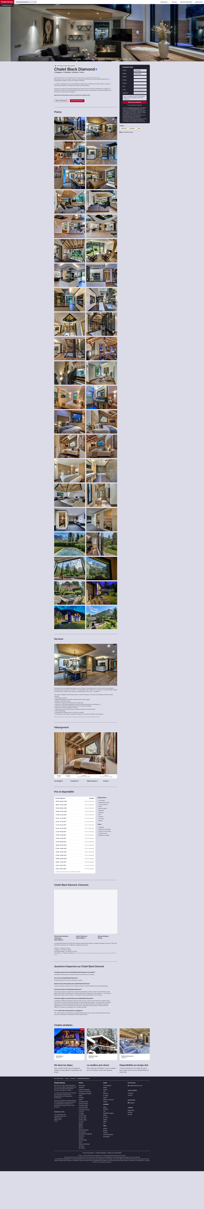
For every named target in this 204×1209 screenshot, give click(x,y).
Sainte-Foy (81, 1136)
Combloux (81, 1097)
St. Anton (105, 1117)
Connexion (200, 2)
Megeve (81, 1124)
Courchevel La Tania (84, 1109)
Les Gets (81, 1122)
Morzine (81, 1128)
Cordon (81, 1099)
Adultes (125, 76)
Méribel (81, 1126)
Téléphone (125, 93)
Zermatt (105, 1101)
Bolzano (105, 1130)
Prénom (125, 83)
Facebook (132, 128)
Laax (104, 1091)
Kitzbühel (105, 1109)
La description (77, 59)
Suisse (105, 1083)
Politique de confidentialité (114, 1153)
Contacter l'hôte (77, 100)
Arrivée (124, 70)
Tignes (80, 1142)
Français (130, 1114)
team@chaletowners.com (135, 1085)
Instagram (131, 1102)
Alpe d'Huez (82, 1085)
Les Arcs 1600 (82, 1115)
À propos (174, 2)
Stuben (105, 1119)
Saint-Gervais (82, 1132)
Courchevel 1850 (83, 1107)
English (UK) (131, 1110)
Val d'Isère (81, 1146)
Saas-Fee (105, 1093)
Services (94, 59)
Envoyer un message (135, 102)
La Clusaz (81, 1111)
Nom (124, 86)
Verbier (105, 1097)
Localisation (123, 59)
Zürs (104, 1123)
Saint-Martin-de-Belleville (85, 1134)
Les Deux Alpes (83, 1119)
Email (139, 128)
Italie (104, 1125)
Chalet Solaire (59, 1056)
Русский (130, 1112)
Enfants (125, 80)
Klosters (105, 1089)
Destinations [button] (163, 2)
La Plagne (81, 1113)
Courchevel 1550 (83, 1103)
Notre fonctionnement (186, 2)
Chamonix (75, 72)
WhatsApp (124, 128)
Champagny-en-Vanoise (85, 1093)
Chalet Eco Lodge (93, 1056)
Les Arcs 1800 (82, 1117)
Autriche (106, 1104)
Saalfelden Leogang (108, 1113)
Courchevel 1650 (83, 1105)
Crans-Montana (107, 1085)
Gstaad (105, 1087)
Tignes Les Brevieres (84, 1144)
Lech (104, 1111)
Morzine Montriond (83, 1130)
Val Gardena (106, 1136)
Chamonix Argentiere (84, 1089)
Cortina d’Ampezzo (108, 1134)
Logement (102, 59)
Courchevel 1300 (83, 1101)
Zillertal (105, 1121)
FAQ (130, 59)
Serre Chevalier (83, 1140)
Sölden (105, 1115)
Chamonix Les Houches (85, 1091)
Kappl (104, 1107)
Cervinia (105, 1132)
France (82, 72)
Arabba (105, 1128)
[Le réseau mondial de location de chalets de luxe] (7, 2)
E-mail (124, 89)
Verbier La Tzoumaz (108, 1099)
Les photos (86, 59)
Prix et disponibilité (112, 59)
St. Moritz (105, 1095)
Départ (124, 73)
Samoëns (81, 1138)
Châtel (80, 1095)
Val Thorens (82, 1148)
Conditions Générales (100, 1153)
